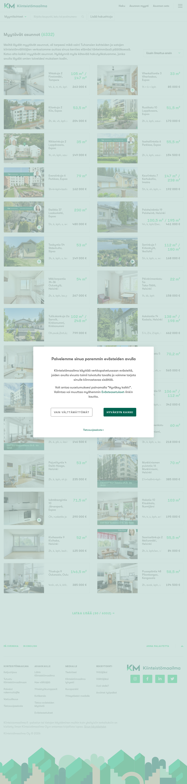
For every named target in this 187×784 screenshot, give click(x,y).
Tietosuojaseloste (92, 429)
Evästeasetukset (113, 392)
